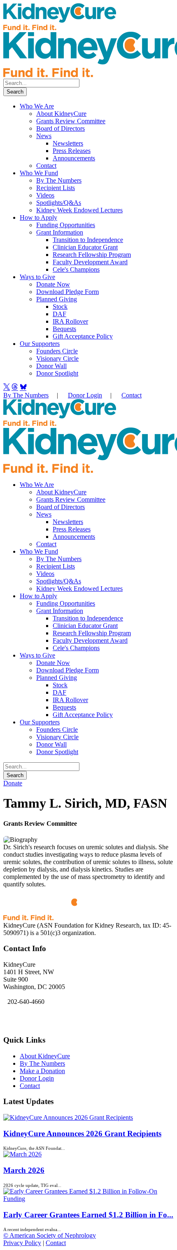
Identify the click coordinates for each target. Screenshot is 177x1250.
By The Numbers (59, 180)
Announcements (74, 158)
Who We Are (37, 106)
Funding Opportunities (65, 224)
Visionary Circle (57, 358)
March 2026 (23, 1170)
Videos (45, 195)
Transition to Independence (88, 239)
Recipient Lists (55, 187)
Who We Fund (39, 172)
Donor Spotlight (57, 373)
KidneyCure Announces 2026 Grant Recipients (82, 1133)
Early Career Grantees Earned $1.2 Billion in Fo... (88, 1214)
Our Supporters (40, 343)
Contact (46, 165)
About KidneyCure (61, 113)
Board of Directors (60, 128)
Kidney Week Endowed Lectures (79, 210)
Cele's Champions (76, 269)
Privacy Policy (22, 1242)
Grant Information (59, 232)
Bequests (64, 328)
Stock (60, 306)
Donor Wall (51, 365)
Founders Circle (57, 351)
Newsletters (68, 143)
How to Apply (38, 217)
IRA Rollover (70, 321)
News (43, 135)
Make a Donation (42, 1070)
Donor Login (85, 395)
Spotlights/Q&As (58, 202)
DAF (59, 313)
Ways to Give (37, 276)
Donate (12, 783)
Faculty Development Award (90, 262)
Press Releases (72, 150)
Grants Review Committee (70, 121)
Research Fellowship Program (92, 254)
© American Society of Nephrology (49, 1235)
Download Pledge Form (67, 291)
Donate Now (53, 284)
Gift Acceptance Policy (83, 336)
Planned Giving (56, 299)
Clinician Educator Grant (85, 247)
